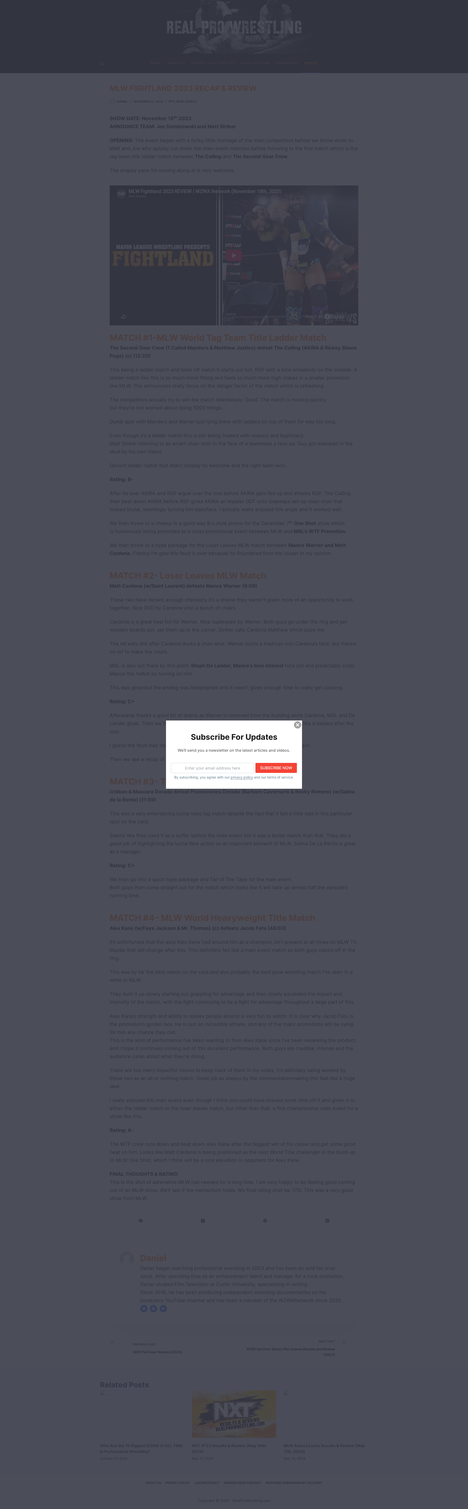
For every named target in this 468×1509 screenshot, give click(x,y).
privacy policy (242, 777)
